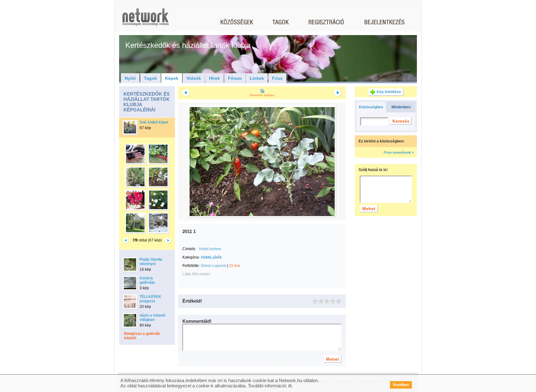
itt (290, 385)
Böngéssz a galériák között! (142, 335)
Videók (193, 78)
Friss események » (399, 152)
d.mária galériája (147, 280)
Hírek (214, 78)
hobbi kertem (210, 249)
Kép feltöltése (389, 92)
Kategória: (191, 257)
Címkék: (189, 249)
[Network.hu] (145, 20)
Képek (171, 78)
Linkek (257, 78)
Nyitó (130, 78)
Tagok (150, 78)
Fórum (235, 78)
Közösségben (371, 107)
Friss (277, 78)
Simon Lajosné (213, 266)
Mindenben (401, 107)
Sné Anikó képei (154, 122)
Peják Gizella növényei (151, 261)
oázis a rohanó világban (152, 317)
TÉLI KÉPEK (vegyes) (150, 299)
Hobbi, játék (211, 257)
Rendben (401, 385)
